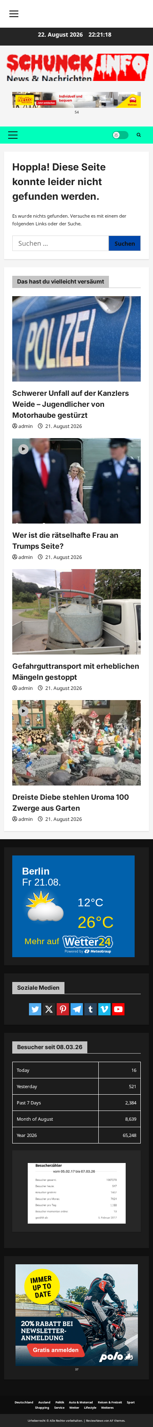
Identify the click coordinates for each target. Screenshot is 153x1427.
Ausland (44, 1402)
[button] (13, 135)
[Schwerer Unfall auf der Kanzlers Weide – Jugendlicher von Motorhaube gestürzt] (76, 339)
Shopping (42, 1407)
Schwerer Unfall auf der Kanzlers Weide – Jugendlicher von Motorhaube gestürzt (70, 404)
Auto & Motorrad (81, 1402)
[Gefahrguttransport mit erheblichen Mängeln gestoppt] (76, 612)
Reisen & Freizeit (110, 1402)
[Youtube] (118, 1009)
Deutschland (24, 1402)
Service (59, 1407)
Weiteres (107, 1407)
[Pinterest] (63, 1009)
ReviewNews (94, 1420)
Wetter (74, 1407)
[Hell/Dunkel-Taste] (120, 135)
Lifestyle (90, 1407)
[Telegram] (77, 1009)
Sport (131, 1402)
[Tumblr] (90, 1009)
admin (25, 426)
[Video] (23, 449)
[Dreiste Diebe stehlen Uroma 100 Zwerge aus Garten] (76, 743)
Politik (59, 1402)
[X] (49, 1009)
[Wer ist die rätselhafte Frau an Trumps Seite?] (76, 481)
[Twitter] (35, 1009)
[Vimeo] (104, 1009)
